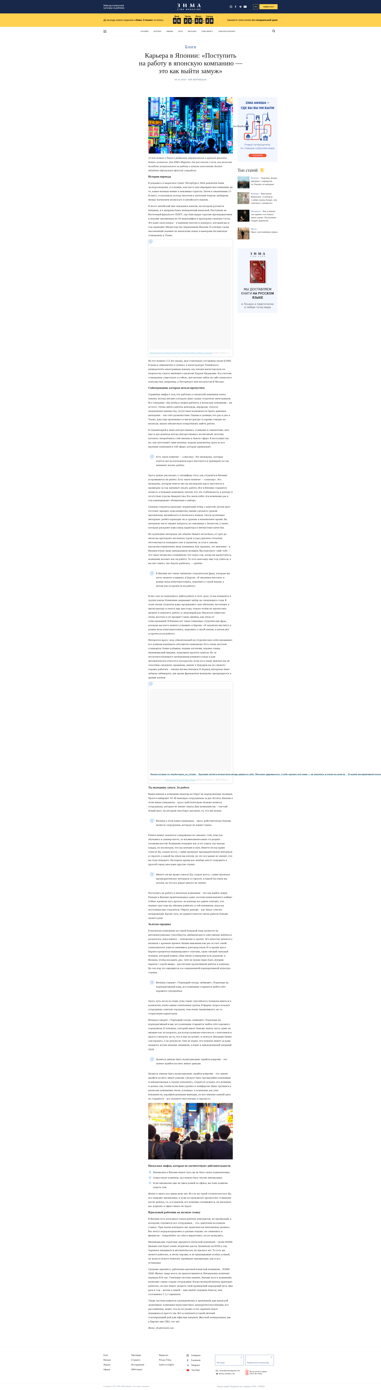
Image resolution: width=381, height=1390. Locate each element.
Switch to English (166, 1365)
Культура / (255, 194)
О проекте (135, 1360)
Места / (254, 229)
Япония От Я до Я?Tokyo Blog (180, 780)
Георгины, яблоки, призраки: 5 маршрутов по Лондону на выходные (264, 181)
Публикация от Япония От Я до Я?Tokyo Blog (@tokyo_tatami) (181, 353)
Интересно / (256, 211)
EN (256, 6)
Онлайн (145, 31)
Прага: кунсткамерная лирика (264, 232)
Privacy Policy (165, 1360)
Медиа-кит (163, 1355)
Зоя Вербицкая (197, 80)
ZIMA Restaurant (227, 31)
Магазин (192, 31)
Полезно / (255, 178)
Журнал (157, 31)
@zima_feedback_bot (226, 1373)
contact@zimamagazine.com (229, 1371)
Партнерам (136, 1355)
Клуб (180, 31)
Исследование (137, 1365)
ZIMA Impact (207, 31)
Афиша (169, 31)
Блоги (190, 46)
